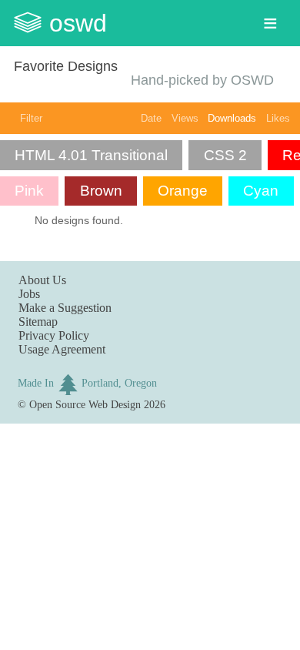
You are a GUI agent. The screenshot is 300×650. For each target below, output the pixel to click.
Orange (183, 191)
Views (185, 118)
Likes (278, 118)
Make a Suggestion (65, 307)
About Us (42, 279)
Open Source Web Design (85, 404)
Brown (101, 191)
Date (151, 118)
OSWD (78, 23)
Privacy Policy (53, 335)
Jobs (29, 293)
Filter (31, 118)
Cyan (260, 191)
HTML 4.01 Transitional (91, 155)
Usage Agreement (61, 349)
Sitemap (38, 321)
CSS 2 (225, 155)
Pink (29, 191)
